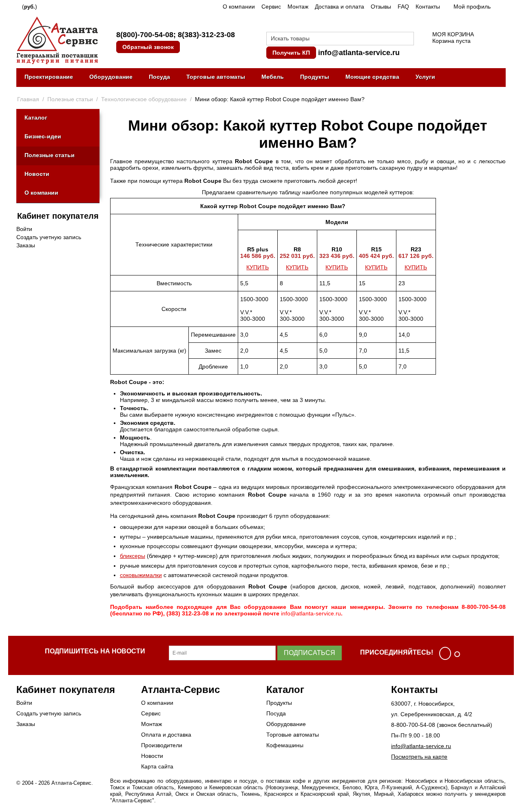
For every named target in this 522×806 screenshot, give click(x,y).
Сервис (271, 6)
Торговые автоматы (215, 76)
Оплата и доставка (166, 734)
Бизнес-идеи (42, 136)
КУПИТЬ (257, 267)
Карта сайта (157, 766)
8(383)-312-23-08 (206, 35)
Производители (161, 745)
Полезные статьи (49, 155)
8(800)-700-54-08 (144, 35)
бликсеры (132, 556)
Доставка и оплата (339, 6)
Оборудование (111, 76)
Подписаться (309, 652)
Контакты (428, 6)
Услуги (425, 76)
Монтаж (298, 6)
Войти (24, 229)
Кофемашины (284, 745)
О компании (239, 6)
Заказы (25, 245)
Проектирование (48, 76)
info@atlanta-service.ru (359, 53)
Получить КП (291, 52)
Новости (36, 174)
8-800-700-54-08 (413, 725)
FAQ (403, 6)
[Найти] (408, 39)
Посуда (159, 76)
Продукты (314, 76)
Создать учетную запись (48, 237)
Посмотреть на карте (419, 756)
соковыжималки (141, 575)
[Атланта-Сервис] (57, 39)
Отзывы (381, 6)
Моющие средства (372, 76)
